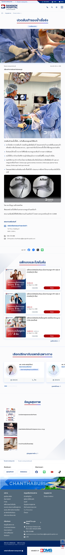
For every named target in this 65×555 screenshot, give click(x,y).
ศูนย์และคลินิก (8, 496)
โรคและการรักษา (48, 496)
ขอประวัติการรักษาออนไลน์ (11, 510)
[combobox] (23, 2)
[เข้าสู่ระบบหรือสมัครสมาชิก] (56, 7)
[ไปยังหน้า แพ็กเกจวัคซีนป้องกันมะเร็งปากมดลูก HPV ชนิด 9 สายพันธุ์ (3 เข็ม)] (15, 279)
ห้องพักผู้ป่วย (28, 496)
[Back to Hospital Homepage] (2, 13)
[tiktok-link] (59, 472)
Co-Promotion (28, 510)
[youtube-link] (52, 472)
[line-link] (44, 472)
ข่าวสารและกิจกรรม (9, 527)
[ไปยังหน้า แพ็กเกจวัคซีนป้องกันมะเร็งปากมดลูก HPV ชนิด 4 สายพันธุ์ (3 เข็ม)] (15, 303)
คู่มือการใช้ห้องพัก (29, 499)
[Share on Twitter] (38, 250)
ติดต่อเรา (6, 535)
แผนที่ (25, 502)
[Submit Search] (31, 2)
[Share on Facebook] (29, 250)
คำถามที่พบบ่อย (8, 533)
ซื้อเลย (52, 288)
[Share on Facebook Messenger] (33, 250)
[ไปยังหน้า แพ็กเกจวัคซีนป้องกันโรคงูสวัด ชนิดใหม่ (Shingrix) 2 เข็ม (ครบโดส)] (15, 327)
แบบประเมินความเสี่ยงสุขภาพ (12, 507)
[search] (52, 7)
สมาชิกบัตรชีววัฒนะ (9, 512)
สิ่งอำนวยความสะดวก (30, 507)
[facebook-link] (36, 472)
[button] (47, 7)
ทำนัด (5, 502)
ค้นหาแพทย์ (7, 499)
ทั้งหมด (26, 512)
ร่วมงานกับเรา (8, 530)
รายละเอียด (35, 288)
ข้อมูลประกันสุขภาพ (29, 504)
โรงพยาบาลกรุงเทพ (9, 461)
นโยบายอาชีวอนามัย (10, 515)
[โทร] (47, 7)
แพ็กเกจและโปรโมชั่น (9, 504)
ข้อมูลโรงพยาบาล (9, 525)
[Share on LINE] (42, 250)
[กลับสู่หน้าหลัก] (9, 7)
